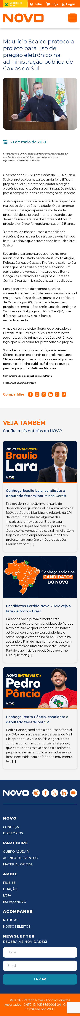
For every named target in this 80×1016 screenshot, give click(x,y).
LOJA (7, 895)
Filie (38, 4)
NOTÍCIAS (10, 920)
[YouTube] (73, 793)
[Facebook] (45, 793)
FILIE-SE (9, 883)
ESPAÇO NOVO (14, 902)
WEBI (51, 1009)
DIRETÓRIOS (13, 833)
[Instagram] (36, 793)
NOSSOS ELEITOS (16, 926)
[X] (54, 793)
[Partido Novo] (16, 793)
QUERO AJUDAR (16, 851)
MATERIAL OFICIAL (18, 864)
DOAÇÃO (10, 889)
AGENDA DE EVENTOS (20, 858)
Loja (55, 4)
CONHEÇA (11, 827)
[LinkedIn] (64, 793)
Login (70, 4)
